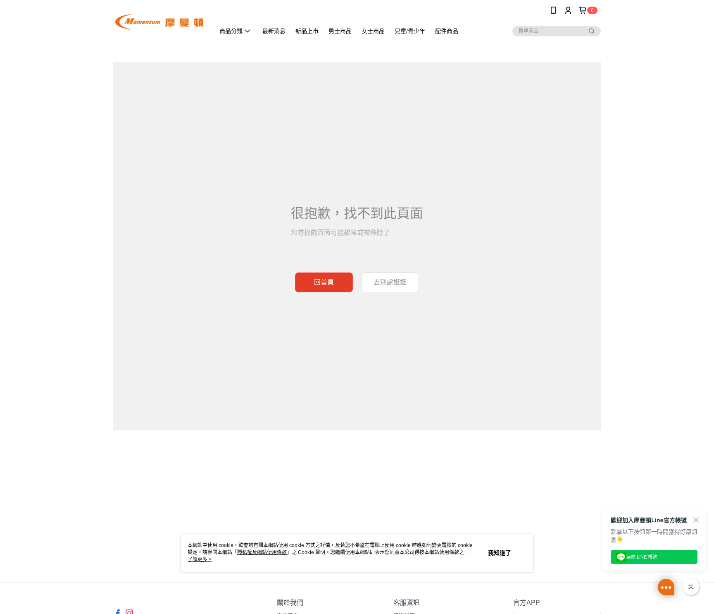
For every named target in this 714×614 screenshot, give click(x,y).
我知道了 (499, 552)
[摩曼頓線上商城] (159, 21)
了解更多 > (200, 559)
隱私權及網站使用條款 (262, 552)
